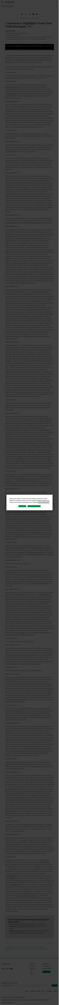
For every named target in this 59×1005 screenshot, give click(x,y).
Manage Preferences (34, 506)
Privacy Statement (43, 502)
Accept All (22, 506)
